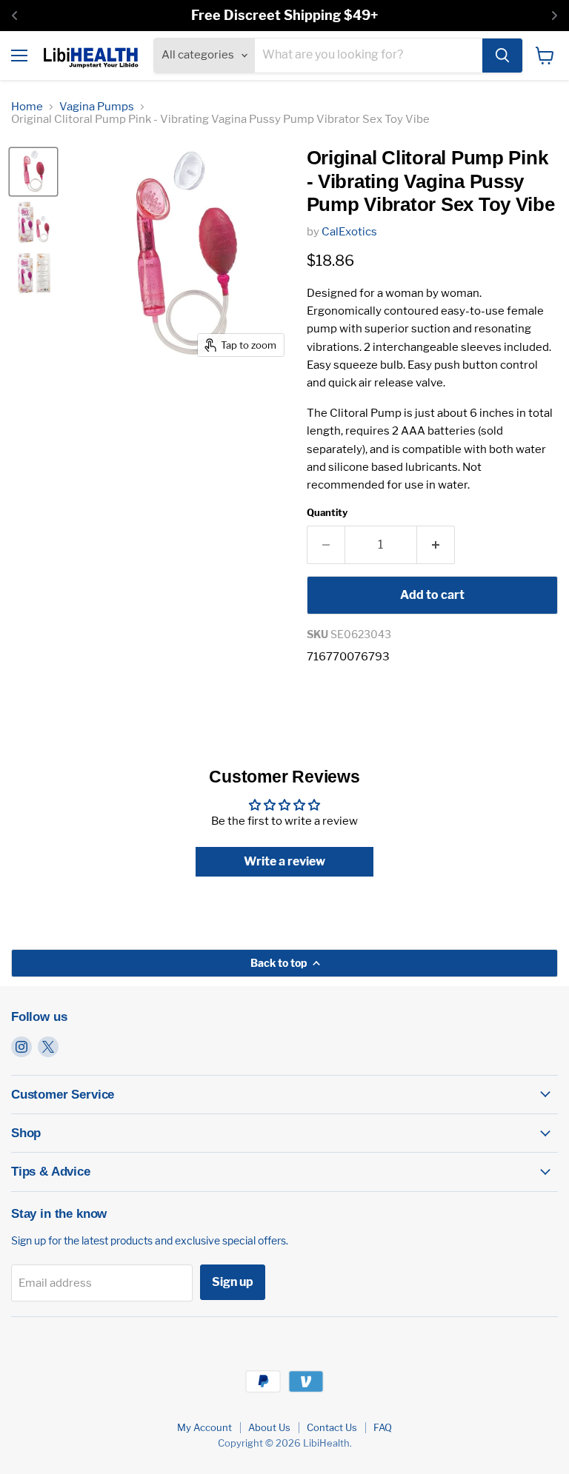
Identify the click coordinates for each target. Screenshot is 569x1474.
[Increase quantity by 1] (436, 545)
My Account (204, 1427)
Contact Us (332, 1427)
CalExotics (349, 231)
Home (27, 107)
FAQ (382, 1427)
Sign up (232, 1282)
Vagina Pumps (96, 107)
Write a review (284, 861)
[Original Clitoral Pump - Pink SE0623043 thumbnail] (33, 222)
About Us (269, 1427)
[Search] (502, 55)
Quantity (327, 512)
